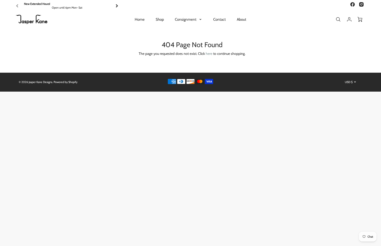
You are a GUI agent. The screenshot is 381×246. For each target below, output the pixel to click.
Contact (219, 19)
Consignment (185, 19)
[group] (67, 6)
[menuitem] (140, 19)
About (241, 19)
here (209, 54)
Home (140, 19)
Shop (160, 19)
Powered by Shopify (65, 82)
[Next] (116, 6)
